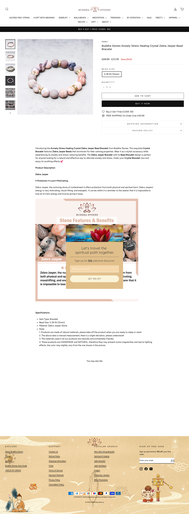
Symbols (8, 461)
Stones (8, 456)
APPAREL (173, 18)
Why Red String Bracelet (104, 451)
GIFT (93, 22)
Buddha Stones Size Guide (16, 466)
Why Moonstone (101, 480)
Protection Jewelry (102, 475)
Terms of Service (56, 470)
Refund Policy (143, 130)
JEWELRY (63, 18)
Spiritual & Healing (101, 456)
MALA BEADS (80, 18)
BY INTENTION (134, 18)
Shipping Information (57, 461)
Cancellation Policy (56, 484)
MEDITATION (98, 18)
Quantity (108, 82)
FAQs (51, 466)
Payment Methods (56, 475)
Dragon (97, 470)
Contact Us (53, 451)
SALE (149, 18)
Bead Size (108, 69)
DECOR (81, 22)
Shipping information (143, 124)
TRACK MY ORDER (13, 470)
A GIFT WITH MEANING (44, 18)
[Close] (120, 228)
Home (104, 41)
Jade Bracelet (99, 461)
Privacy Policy (54, 480)
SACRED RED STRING (19, 18)
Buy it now (143, 104)
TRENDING (115, 18)
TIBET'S (159, 18)
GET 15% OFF (94, 278)
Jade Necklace (100, 466)
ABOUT (105, 22)
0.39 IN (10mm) (111, 74)
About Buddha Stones (14, 451)
